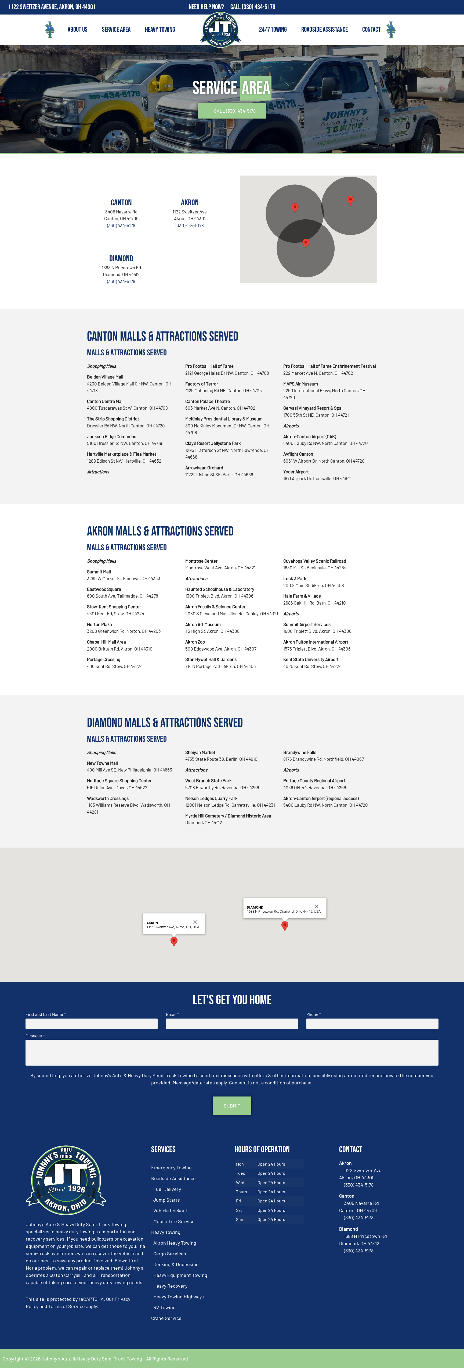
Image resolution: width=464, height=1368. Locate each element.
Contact (371, 30)
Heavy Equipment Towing (180, 1275)
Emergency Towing (171, 1167)
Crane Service (166, 1318)
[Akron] (190, 185)
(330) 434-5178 (258, 7)
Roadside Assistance (324, 30)
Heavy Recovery (170, 1286)
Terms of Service (66, 1306)
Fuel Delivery (167, 1189)
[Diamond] (121, 241)
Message (35, 1035)
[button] (295, 208)
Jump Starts (166, 1200)
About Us (78, 30)
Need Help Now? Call (215, 7)
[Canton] (121, 185)
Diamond (121, 258)
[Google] (456, 7)
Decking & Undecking (176, 1264)
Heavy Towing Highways (178, 1296)
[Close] (195, 922)
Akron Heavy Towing (174, 1243)
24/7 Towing (273, 30)
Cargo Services (169, 1253)
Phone (313, 1014)
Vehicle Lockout (170, 1210)
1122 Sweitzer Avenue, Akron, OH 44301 (52, 7)
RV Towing (164, 1307)
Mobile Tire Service (174, 1221)
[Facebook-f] (445, 7)
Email (172, 1014)
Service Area (116, 30)
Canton (121, 203)
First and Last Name (45, 1014)
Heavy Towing (160, 30)
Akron (190, 203)
